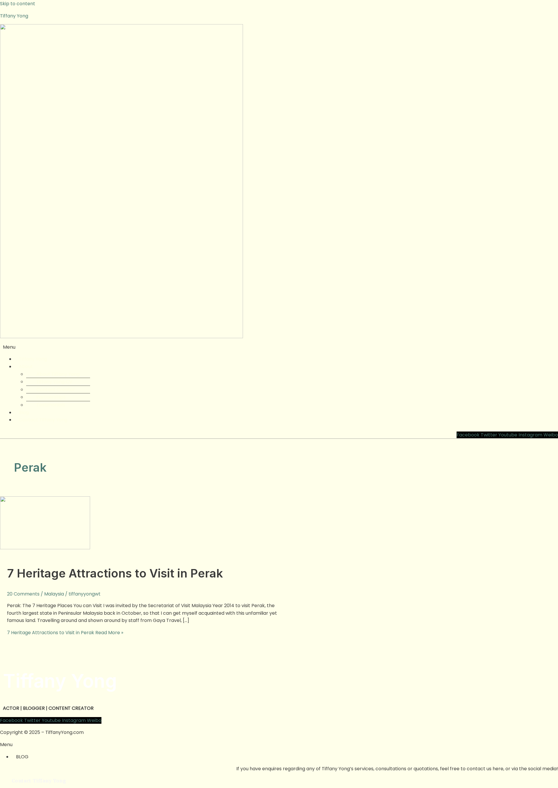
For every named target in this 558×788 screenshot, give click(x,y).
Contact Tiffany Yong (43, 419)
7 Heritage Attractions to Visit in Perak (115, 573)
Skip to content (17, 3)
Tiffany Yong (14, 16)
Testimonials (50, 405)
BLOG (22, 756)
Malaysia (54, 594)
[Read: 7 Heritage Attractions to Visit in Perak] (45, 547)
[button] (279, 347)
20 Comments (23, 594)
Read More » (65, 632)
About (26, 366)
